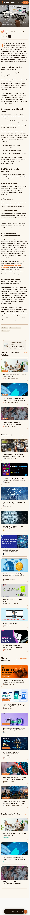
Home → (26, 814)
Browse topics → (24, 435)
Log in (19, 2)
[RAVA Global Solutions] (3, 31)
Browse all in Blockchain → (21, 659)
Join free (25, 2)
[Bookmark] (18, 911)
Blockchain (6, 6)
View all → (25, 353)
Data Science (5, 330)
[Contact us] (25, 912)
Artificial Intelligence (15, 327)
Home (2, 6)
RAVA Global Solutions (11, 30)
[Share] (22, 911)
